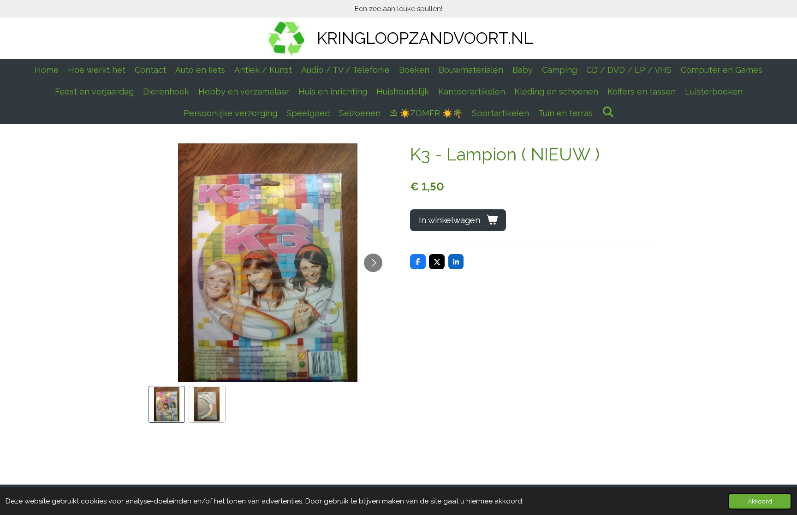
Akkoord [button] (760, 501)
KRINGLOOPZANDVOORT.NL (425, 38)
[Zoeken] (607, 111)
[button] (167, 404)
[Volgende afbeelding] (373, 263)
